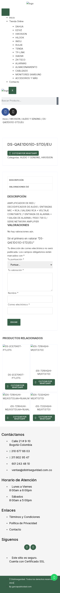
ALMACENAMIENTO (26, 67)
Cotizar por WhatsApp (24, 153)
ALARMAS (20, 63)
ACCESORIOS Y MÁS (26, 78)
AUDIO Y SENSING (31, 119)
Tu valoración (16, 270)
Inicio (12, 17)
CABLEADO (21, 70)
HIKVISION (21, 33)
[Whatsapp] (54, 577)
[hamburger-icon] (6, 12)
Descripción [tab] (16, 180)
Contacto (14, 81)
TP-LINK (20, 52)
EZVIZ (18, 30)
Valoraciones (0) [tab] (19, 186)
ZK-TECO (20, 59)
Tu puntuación (15, 259)
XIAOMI (19, 56)
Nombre (13, 293)
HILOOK (19, 37)
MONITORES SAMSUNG (28, 74)
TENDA (19, 48)
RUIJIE (18, 44)
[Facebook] (5, 112)
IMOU (18, 41)
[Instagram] (13, 112)
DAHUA (19, 26)
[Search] (57, 101)
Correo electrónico (19, 304)
